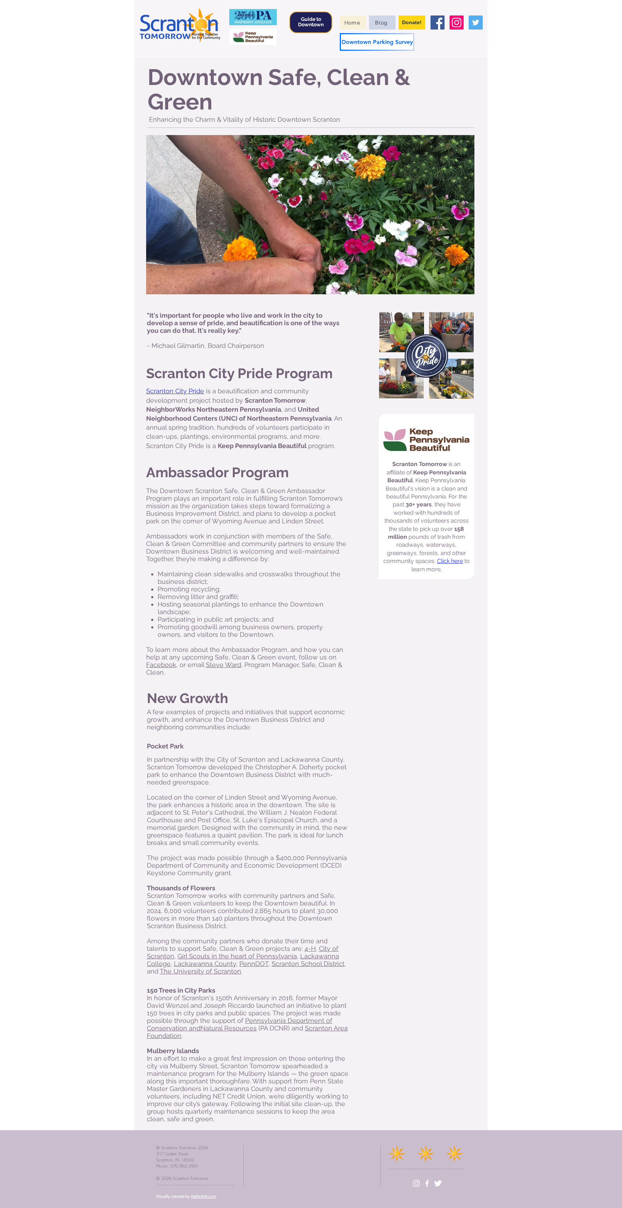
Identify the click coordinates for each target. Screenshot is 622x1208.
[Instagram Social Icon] (457, 22)
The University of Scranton (200, 971)
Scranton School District (308, 963)
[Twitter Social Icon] (476, 22)
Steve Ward (223, 664)
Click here (450, 561)
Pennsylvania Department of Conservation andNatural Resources (239, 1024)
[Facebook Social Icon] (438, 22)
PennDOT (254, 963)
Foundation (164, 1035)
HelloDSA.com (203, 1196)
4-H (310, 948)
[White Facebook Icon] (427, 1183)
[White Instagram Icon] (416, 1183)
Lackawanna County (205, 963)
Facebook (161, 664)
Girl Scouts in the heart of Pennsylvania (237, 956)
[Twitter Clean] (437, 1183)
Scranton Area (326, 1028)
